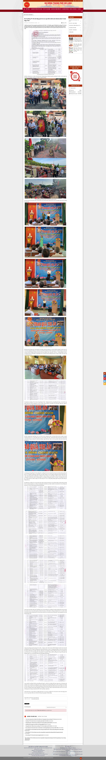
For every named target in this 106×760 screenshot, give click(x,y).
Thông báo (71, 32)
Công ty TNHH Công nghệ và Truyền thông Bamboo (44, 757)
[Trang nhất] (24, 9)
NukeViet (29, 757)
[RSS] (75, 0)
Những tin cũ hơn (42, 716)
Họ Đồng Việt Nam (72, 27)
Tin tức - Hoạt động (73, 23)
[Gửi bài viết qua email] (62, 22)
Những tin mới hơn (32, 716)
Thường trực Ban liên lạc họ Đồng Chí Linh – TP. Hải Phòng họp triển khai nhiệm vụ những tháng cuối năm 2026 (75, 40)
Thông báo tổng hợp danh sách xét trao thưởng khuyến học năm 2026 (77, 49)
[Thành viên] (73, 0)
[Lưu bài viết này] (66, 22)
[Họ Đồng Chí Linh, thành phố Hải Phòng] (27, 4)
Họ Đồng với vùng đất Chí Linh (74, 20)
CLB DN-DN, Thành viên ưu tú (74, 25)
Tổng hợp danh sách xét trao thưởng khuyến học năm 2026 (77, 45)
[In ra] (64, 22)
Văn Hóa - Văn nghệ (73, 29)
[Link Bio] (75, 76)
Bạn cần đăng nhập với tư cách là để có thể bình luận (39, 710)
